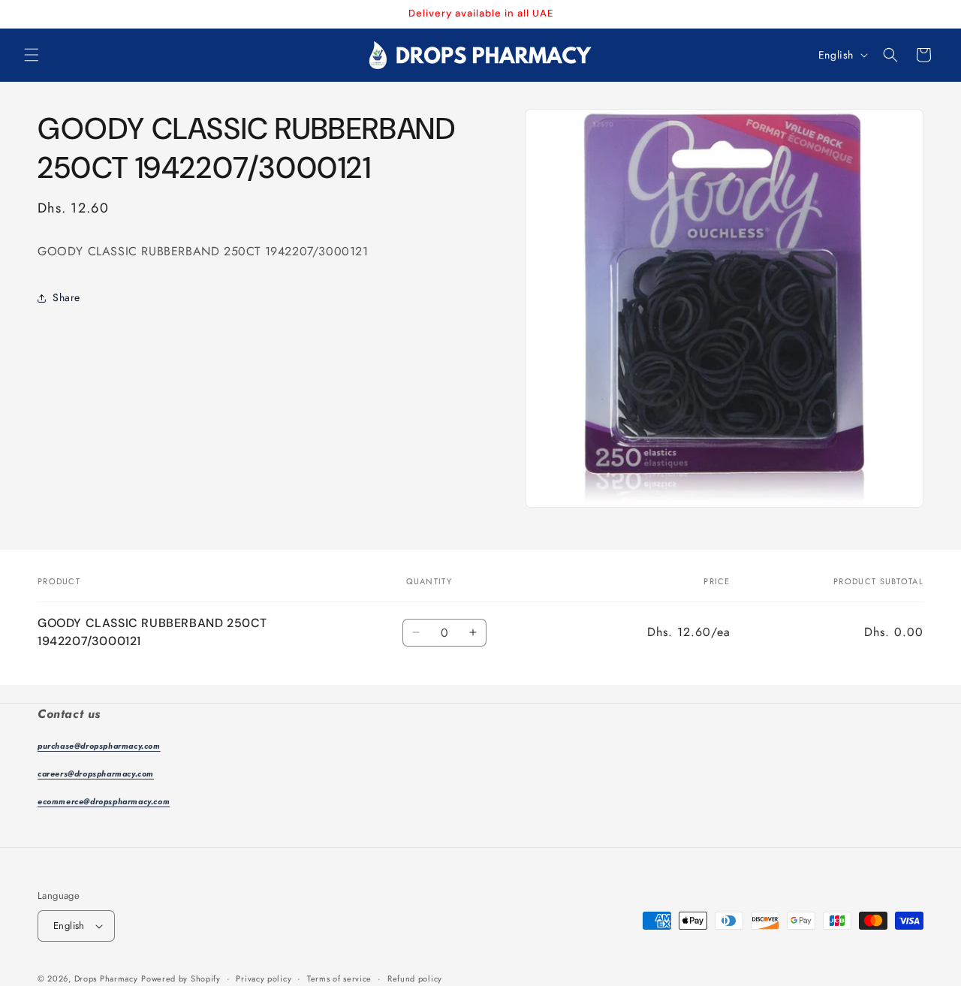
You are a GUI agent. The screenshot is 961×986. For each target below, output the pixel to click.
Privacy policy (263, 978)
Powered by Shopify (181, 978)
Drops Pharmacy (106, 978)
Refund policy (414, 978)
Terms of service (339, 978)
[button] (31, 54)
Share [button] (66, 297)
